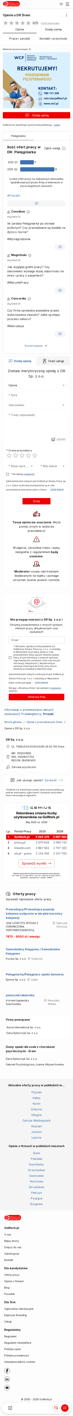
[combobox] (31, 405)
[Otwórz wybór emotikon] (53, 439)
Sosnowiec (36, 1175)
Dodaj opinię (40, 115)
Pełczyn (36, 1192)
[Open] (63, 405)
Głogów (36, 1115)
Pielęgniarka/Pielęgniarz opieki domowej (34, 974)
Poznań (36, 1092)
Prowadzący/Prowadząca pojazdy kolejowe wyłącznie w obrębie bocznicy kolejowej (34, 914)
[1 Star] (9, 455)
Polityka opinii (12, 1349)
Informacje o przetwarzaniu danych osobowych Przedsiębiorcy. (29, 712)
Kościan (36, 1126)
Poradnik (9, 1293)
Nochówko (36, 1164)
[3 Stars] (22, 455)
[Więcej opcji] (66, 15)
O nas (7, 1234)
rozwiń (57, 125)
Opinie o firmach (14, 1281)
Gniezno (36, 1109)
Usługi (8, 1321)
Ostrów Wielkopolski (36, 1120)
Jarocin (36, 1132)
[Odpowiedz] (36, 203)
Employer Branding (15, 1315)
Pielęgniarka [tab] (18, 135)
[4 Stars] (28, 455)
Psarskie (36, 1159)
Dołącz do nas (12, 1247)
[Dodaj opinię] (65, 1408)
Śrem (36, 1153)
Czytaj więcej (57, 489)
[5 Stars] (35, 455)
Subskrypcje (11, 1253)
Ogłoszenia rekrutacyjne (18, 1308)
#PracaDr (14, 195)
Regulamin (10, 1336)
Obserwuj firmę (36, 696)
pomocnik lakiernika (20, 995)
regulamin (29, 474)
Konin (36, 1103)
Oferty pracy (11, 1274)
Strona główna (12, 721)
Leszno (36, 1137)
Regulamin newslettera (17, 1342)
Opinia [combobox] (13, 385)
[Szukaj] (10, 1408)
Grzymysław (36, 1170)
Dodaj (36, 501)
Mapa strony (11, 1240)
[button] (50, 23)
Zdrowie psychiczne (24, 767)
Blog (7, 1287)
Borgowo (36, 1204)
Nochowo (36, 1181)
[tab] (19, 361)
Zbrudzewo (36, 1187)
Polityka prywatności (16, 1355)
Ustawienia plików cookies (19, 1361)
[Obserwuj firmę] (56, 1408)
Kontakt (8, 1259)
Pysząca (36, 1198)
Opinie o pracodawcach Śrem (44, 721)
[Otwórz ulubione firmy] (61, 4)
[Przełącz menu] (67, 4)
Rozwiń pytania (34, 345)
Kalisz (37, 1098)
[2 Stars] (15, 455)
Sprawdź (50, 780)
